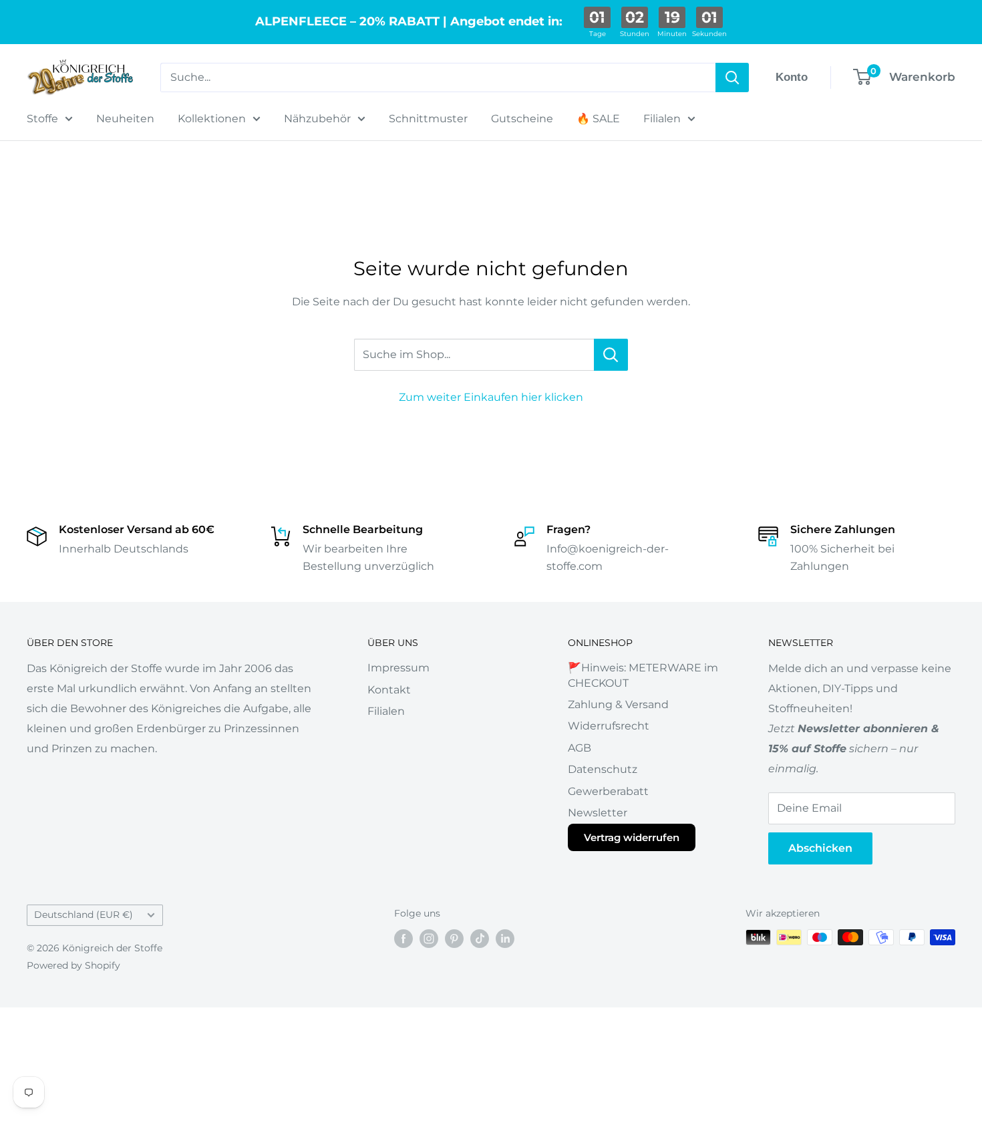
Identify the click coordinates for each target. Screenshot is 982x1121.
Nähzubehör (317, 118)
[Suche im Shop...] (611, 355)
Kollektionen (212, 118)
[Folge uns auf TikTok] (479, 938)
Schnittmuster (428, 118)
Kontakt (389, 689)
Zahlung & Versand (618, 704)
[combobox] (437, 77)
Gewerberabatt (608, 791)
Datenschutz (602, 769)
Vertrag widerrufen (631, 837)
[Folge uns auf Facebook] (403, 938)
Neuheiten (125, 118)
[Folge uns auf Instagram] (429, 938)
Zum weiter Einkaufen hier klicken (491, 397)
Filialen (662, 118)
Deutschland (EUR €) (83, 914)
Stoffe (42, 118)
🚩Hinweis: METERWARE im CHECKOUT (643, 675)
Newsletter (597, 812)
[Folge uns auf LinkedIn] (505, 938)
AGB (579, 748)
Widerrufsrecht (608, 725)
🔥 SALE (598, 118)
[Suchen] (732, 77)
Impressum (398, 667)
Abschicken (820, 848)
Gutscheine (522, 118)
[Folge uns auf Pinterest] (454, 938)
